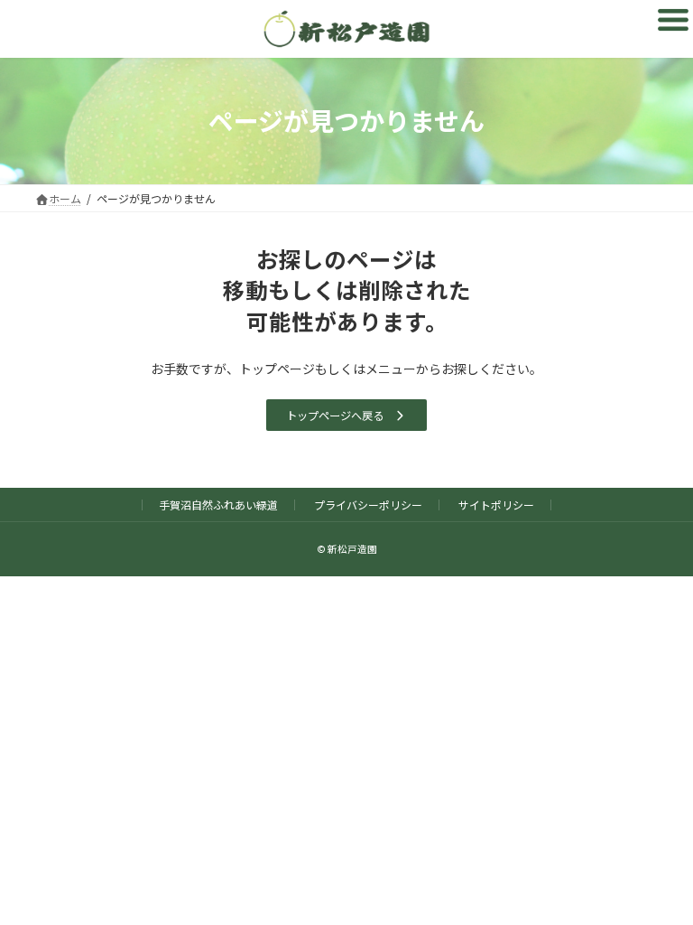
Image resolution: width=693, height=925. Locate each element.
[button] (346, 415)
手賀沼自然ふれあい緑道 (218, 504)
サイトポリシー (496, 504)
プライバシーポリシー (368, 504)
